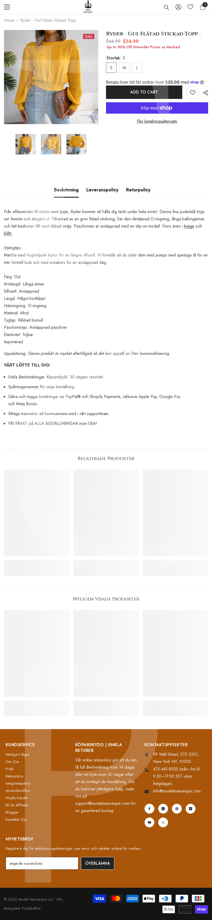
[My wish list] (190, 7)
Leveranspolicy (102, 189)
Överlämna (97, 863)
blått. (8, 233)
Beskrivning (66, 189)
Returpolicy (138, 189)
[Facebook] (149, 809)
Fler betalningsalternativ (157, 121)
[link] (36, 562)
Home (9, 20)
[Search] (166, 7)
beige (189, 226)
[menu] (7, 7)
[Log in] (178, 7)
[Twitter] (163, 822)
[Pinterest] (177, 809)
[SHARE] (203, 93)
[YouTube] (149, 822)
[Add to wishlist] (192, 92)
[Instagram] (163, 809)
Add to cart (144, 92)
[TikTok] (190, 809)
